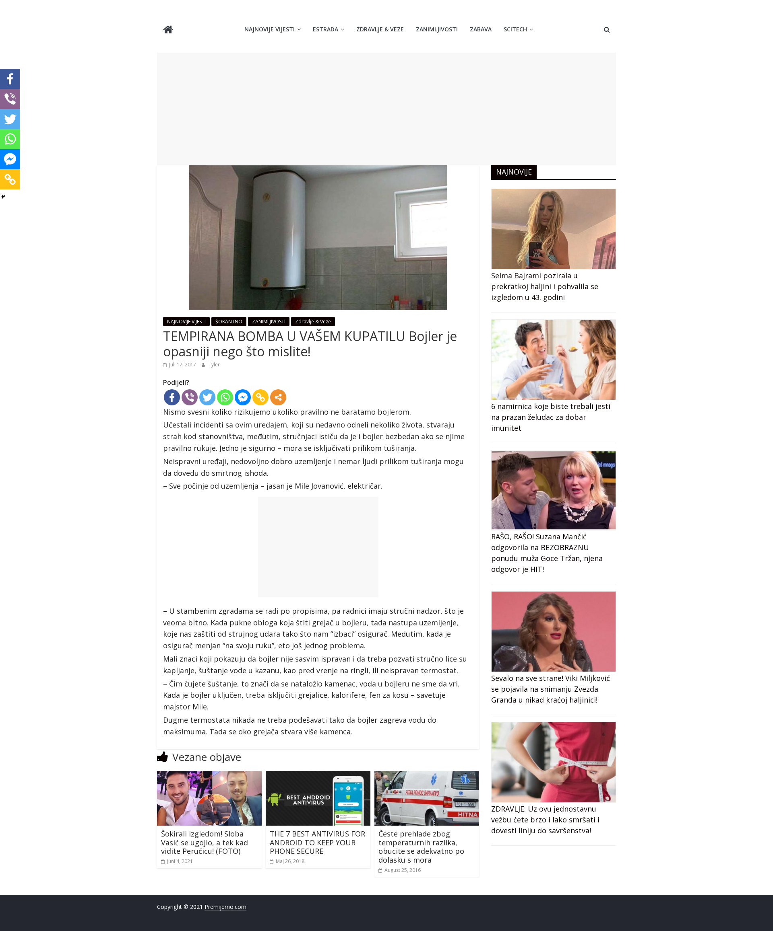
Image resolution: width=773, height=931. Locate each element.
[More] (278, 397)
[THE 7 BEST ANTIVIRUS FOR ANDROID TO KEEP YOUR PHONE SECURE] (318, 775)
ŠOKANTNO (228, 321)
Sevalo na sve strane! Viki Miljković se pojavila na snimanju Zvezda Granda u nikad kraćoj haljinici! (550, 689)
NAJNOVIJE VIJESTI (269, 29)
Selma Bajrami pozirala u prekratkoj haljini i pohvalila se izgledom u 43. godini (544, 286)
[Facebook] (172, 397)
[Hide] (3, 196)
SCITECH (515, 29)
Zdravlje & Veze (380, 29)
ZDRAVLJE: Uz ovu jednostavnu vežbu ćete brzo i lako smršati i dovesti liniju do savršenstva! (545, 819)
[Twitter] (207, 397)
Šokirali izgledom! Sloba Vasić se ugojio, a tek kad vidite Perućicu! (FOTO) (204, 842)
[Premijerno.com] (168, 30)
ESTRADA (325, 29)
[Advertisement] (386, 109)
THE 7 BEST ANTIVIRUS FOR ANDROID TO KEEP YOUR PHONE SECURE (317, 842)
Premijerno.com (225, 906)
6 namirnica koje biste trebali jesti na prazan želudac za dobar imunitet (550, 417)
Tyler (214, 364)
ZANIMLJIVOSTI (437, 29)
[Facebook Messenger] (243, 397)
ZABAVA (481, 29)
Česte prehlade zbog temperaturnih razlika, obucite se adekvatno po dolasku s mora (421, 847)
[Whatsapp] (225, 397)
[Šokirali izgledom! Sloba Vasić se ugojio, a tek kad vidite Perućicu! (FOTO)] (209, 775)
